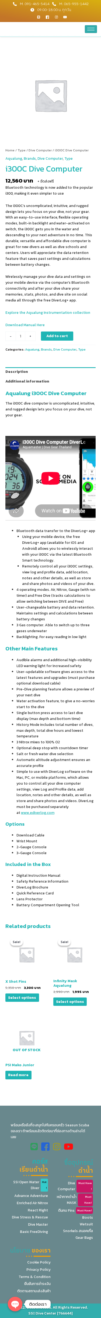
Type (22, 150)
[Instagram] (56, 17)
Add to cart (57, 335)
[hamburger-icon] (91, 29)
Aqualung (13, 158)
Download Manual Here (25, 324)
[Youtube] (65, 17)
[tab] (50, 372)
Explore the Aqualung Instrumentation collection (47, 312)
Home (10, 150)
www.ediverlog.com (37, 812)
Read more (18, 1074)
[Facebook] (47, 17)
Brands (30, 158)
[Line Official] (38, 17)
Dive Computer (40, 150)
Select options (22, 997)
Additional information (27, 381)
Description (16, 371)
